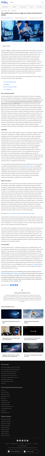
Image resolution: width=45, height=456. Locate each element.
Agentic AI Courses (5, 392)
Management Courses (5, 404)
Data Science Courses (5, 396)
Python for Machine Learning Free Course (9, 371)
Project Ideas (39, 6)
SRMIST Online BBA (5, 431)
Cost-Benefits (7, 89)
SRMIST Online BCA (5, 433)
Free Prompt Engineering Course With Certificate (10, 369)
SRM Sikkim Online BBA (5, 423)
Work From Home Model (10, 86)
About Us (7, 443)
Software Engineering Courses (7, 406)
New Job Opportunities (10, 82)
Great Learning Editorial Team (7, 17)
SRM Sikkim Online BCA (5, 425)
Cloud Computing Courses (6, 408)
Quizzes (31, 6)
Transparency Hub (14, 443)
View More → (3, 383)
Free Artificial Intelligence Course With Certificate (10, 367)
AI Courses (3, 390)
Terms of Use (35, 443)
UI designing (35, 264)
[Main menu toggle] (42, 2)
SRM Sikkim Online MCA (6, 421)
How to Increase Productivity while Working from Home (21, 213)
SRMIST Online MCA (5, 429)
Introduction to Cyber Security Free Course (9, 377)
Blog (11, 2)
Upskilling (6, 84)
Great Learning (4, 10)
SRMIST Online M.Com (5, 435)
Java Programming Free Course (7, 381)
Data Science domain (27, 166)
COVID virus (40, 52)
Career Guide (23, 6)
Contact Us (22, 443)
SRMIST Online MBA (5, 427)
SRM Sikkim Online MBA (5, 419)
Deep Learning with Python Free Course (8, 375)
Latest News (13, 10)
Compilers (14, 6)
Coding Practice (5, 6)
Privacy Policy (28, 443)
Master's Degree (4, 400)
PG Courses (3, 410)
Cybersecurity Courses (5, 402)
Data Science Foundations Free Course (8, 373)
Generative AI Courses (5, 394)
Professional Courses (5, 412)
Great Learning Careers (22, 445)
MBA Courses (3, 398)
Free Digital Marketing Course (7, 379)
